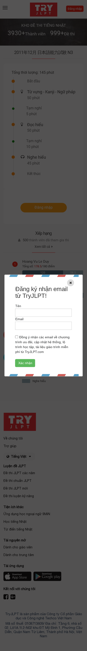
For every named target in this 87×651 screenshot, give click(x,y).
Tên (18, 306)
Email (19, 319)
